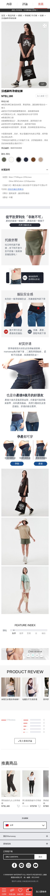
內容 (9, 4)
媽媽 (20, 15)
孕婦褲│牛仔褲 (31, 15)
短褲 (42, 15)
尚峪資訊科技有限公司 (30, 881)
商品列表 (11, 15)
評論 (25, 4)
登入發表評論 (25, 741)
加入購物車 (41, 891)
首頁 (3, 15)
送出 (40, 857)
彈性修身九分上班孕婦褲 (10, 801)
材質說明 (5, 169)
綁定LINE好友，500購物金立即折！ (25, 10)
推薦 (40, 4)
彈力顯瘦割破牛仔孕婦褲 (31, 801)
